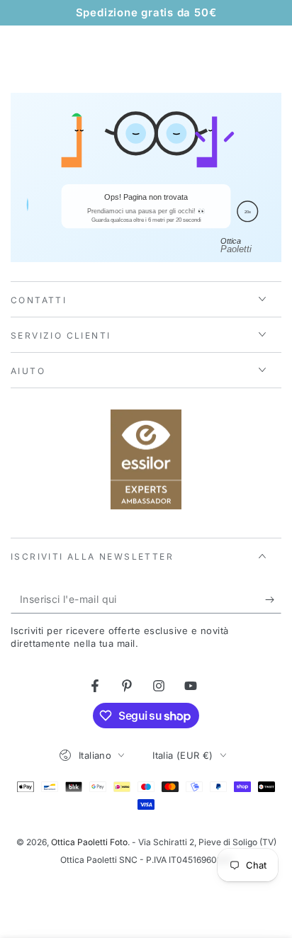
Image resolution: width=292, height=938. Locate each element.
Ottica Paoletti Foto (89, 842)
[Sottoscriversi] (273, 599)
